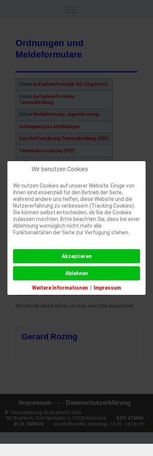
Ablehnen (76, 273)
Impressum (107, 288)
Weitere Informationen (60, 288)
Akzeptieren (77, 256)
